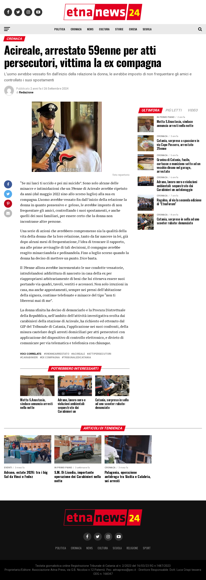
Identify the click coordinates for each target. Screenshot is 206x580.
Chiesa (133, 29)
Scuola (147, 29)
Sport (147, 548)
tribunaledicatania (77, 357)
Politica (59, 29)
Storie (119, 29)
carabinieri (30, 357)
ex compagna (50, 357)
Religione (132, 548)
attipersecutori (100, 354)
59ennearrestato (57, 354)
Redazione (26, 92)
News (90, 29)
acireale (79, 354)
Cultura (104, 29)
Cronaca (76, 29)
